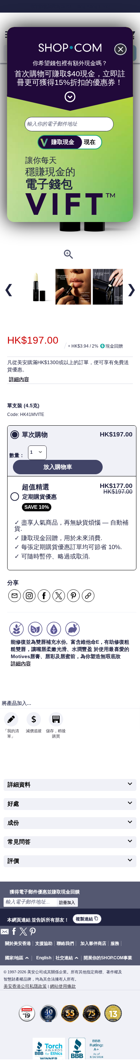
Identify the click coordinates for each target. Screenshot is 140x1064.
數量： (16, 455)
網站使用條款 (63, 986)
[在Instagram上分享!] (29, 595)
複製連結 (87, 919)
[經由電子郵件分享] (14, 595)
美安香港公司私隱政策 (25, 986)
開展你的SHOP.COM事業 (108, 957)
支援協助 (43, 943)
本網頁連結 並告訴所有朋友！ (38, 919)
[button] (18, 958)
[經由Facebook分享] (44, 595)
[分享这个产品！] (88, 595)
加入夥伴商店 (93, 943)
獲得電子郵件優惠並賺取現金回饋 (45, 891)
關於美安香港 (18, 943)
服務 (115, 943)
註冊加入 (67, 902)
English (43, 957)
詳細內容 (19, 379)
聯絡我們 (65, 943)
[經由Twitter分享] (58, 595)
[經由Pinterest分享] (73, 595)
